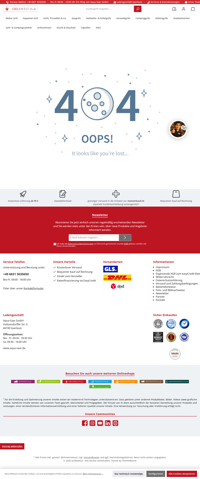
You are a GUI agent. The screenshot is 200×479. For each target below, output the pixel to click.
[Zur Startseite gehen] (20, 9)
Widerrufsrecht (165, 277)
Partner (160, 296)
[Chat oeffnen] (178, 129)
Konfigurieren (155, 473)
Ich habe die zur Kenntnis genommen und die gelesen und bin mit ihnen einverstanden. (101, 244)
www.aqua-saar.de (14, 348)
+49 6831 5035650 (16, 274)
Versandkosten (92, 457)
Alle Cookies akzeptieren (182, 473)
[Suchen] (137, 9)
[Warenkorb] (193, 9)
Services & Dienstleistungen (165, 1)
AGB (126, 243)
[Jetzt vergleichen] (174, 9)
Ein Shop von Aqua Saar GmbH (92, 1)
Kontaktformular (63, 200)
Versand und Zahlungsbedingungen (177, 283)
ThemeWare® (129, 460)
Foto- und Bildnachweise (170, 290)
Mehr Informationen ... (93, 473)
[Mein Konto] (184, 9)
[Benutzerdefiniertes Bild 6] (184, 337)
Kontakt (160, 300)
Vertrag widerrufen (12, 446)
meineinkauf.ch (136, 200)
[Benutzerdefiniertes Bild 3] (184, 324)
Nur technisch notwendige (129, 473)
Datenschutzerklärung (169, 280)
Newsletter (162, 293)
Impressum (162, 267)
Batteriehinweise (166, 287)
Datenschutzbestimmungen (80, 243)
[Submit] (125, 237)
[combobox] (98, 9)
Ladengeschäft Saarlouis (129, 1)
